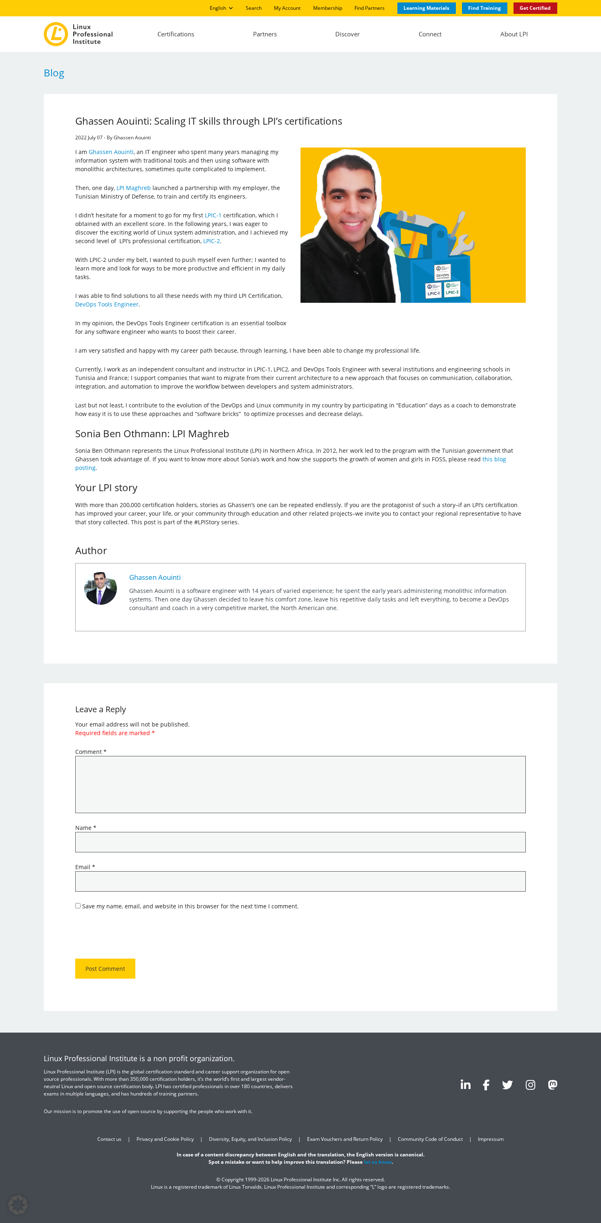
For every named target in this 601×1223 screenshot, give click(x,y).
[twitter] (507, 1084)
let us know (378, 1161)
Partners (265, 34)
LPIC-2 (211, 241)
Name (85, 828)
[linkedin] (465, 1084)
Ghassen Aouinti (111, 152)
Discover (347, 34)
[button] (18, 1205)
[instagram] (530, 1084)
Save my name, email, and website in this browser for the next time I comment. (190, 906)
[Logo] (78, 34)
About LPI (514, 34)
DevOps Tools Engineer (107, 304)
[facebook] (486, 1084)
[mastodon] (552, 1084)
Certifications (175, 34)
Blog (54, 72)
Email (85, 867)
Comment (91, 752)
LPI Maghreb (134, 188)
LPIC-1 (213, 215)
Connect (430, 34)
